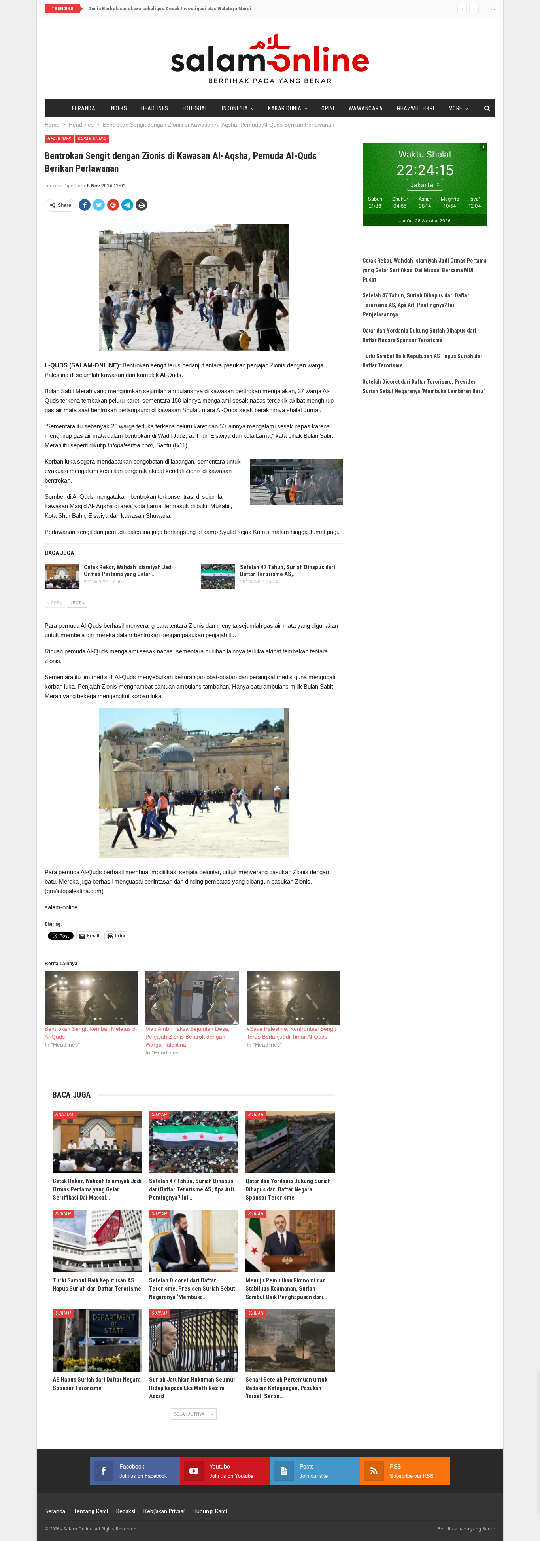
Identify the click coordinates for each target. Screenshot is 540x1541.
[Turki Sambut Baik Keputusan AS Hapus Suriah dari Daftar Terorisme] (97, 1241)
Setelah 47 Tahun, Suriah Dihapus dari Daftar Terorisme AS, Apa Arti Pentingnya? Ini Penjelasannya (416, 305)
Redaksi (125, 1510)
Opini (327, 108)
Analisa (64, 1114)
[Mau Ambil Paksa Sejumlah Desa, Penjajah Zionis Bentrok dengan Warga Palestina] (191, 998)
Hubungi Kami (210, 1510)
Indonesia (235, 108)
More (456, 108)
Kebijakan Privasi (164, 1510)
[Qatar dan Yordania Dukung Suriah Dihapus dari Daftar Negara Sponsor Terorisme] (290, 1142)
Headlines (154, 108)
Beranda (84, 108)
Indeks (118, 108)
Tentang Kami (90, 1510)
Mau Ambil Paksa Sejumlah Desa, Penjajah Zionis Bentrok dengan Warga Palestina (187, 1037)
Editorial (195, 108)
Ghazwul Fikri (415, 108)
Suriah (159, 1114)
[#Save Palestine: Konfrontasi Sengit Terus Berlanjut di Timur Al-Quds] (293, 998)
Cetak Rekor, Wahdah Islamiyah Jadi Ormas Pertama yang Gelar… (128, 570)
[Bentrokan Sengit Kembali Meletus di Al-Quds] (91, 998)
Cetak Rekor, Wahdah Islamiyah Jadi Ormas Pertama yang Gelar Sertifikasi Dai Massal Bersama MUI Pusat (425, 270)
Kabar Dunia (285, 108)
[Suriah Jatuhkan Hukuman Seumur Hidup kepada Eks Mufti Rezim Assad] (193, 1340)
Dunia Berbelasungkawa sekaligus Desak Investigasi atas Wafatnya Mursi (169, 8)
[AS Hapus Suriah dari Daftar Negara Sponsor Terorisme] (97, 1340)
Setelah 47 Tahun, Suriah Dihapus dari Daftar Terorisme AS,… (287, 570)
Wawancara (366, 108)
